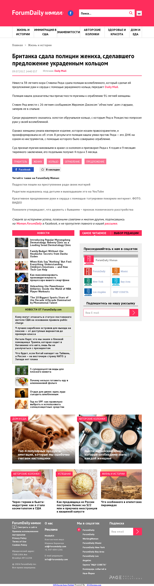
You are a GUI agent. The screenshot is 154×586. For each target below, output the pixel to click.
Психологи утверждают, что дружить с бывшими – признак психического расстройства (72, 209)
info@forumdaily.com (56, 559)
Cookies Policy (19, 544)
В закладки (53, 169)
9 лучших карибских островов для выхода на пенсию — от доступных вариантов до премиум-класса (43, 331)
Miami (124, 271)
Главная (17, 45)
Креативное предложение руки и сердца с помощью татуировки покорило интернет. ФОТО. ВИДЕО (76, 200)
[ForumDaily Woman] (27, 523)
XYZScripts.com (94, 585)
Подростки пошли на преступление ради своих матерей (51, 184)
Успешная (64, 473)
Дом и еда (135, 32)
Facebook (24, 169)
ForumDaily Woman (106, 260)
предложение (95, 161)
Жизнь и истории (23, 32)
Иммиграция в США (45, 32)
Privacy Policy (19, 538)
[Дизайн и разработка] (125, 578)
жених (38, 161)
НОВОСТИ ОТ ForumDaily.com (43, 309)
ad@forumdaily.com (55, 546)
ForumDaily (99, 271)
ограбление (72, 161)
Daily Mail (60, 71)
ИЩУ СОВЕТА (120, 292)
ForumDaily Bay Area (93, 551)
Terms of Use (19, 541)
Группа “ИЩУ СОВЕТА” (94, 564)
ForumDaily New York (94, 547)
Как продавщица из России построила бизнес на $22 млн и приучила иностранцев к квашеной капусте (77, 506)
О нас (49, 523)
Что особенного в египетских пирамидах (121, 503)
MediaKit (49, 535)
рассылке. (111, 223)
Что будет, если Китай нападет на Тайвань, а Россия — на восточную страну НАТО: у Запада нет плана (42, 356)
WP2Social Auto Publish (63, 585)
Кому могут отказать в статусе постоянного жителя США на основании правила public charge (43, 320)
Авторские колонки (92, 32)
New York (98, 281)
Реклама (51, 529)
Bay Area (125, 281)
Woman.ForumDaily (29, 223)
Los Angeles (99, 292)
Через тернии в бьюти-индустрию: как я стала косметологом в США (28, 505)
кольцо (53, 161)
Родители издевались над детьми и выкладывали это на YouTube (58, 191)
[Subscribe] (133, 312)
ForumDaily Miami (92, 543)
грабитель (20, 161)
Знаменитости (68, 32)
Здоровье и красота (117, 32)
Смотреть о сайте (27, 527)
